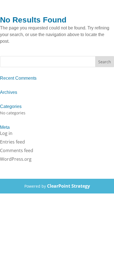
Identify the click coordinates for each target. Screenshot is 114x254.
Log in (6, 133)
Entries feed (12, 142)
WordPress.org (16, 159)
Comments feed (16, 150)
